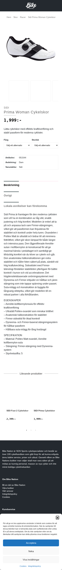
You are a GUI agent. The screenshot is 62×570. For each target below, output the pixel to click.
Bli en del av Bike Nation (13, 485)
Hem (9, 17)
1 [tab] (26, 430)
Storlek (35, 140)
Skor (15, 17)
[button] (57, 517)
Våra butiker (8, 488)
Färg (6, 140)
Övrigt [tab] (8, 195)
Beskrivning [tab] (11, 185)
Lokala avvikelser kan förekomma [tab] (25, 206)
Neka (31, 551)
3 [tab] (35, 430)
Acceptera (31, 543)
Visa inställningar (31, 559)
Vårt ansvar (7, 491)
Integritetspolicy (34, 566)
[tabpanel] (17, 402)
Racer (23, 17)
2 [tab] (31, 430)
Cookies (23, 566)
